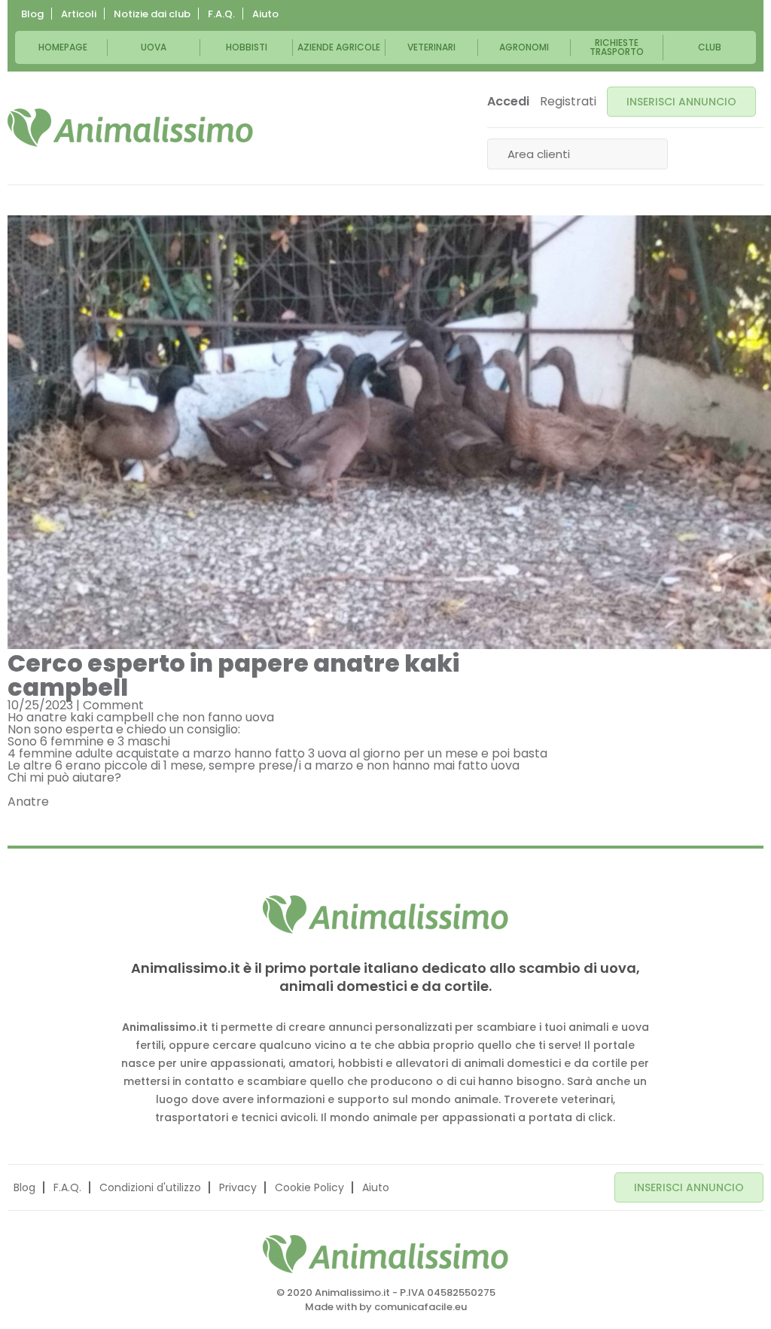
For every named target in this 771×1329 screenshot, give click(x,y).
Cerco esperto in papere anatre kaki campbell (233, 675)
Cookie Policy (309, 1187)
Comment (113, 705)
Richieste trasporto (617, 47)
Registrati (568, 102)
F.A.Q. (221, 14)
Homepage (62, 47)
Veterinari (431, 47)
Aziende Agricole (338, 47)
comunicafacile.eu (420, 1307)
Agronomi (524, 47)
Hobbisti (246, 47)
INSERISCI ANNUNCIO (681, 101)
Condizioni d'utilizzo (150, 1187)
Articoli (78, 14)
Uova (153, 47)
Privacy (238, 1187)
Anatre (28, 801)
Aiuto (265, 14)
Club (709, 47)
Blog (32, 14)
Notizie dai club (152, 14)
